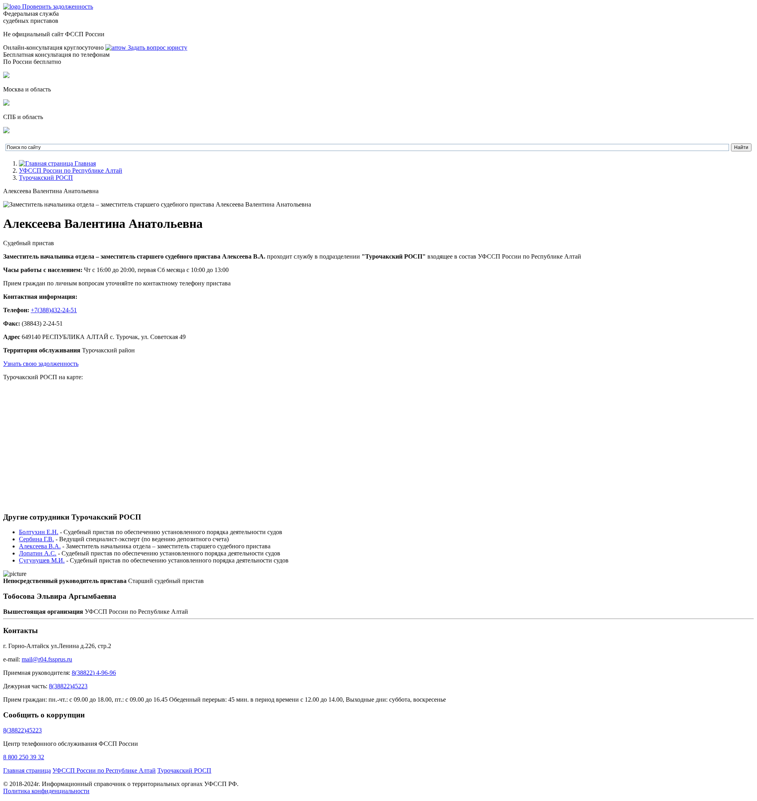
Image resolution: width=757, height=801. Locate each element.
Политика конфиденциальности (46, 791)
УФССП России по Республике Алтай (70, 170)
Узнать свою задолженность (40, 363)
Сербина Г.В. (36, 539)
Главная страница (27, 770)
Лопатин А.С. (37, 553)
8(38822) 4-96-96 (94, 672)
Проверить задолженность (57, 6)
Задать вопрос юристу (156, 47)
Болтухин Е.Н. (38, 532)
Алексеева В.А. (40, 546)
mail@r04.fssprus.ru (47, 659)
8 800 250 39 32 (23, 757)
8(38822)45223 (68, 686)
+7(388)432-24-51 (54, 310)
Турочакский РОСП (46, 177)
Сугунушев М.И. (42, 560)
